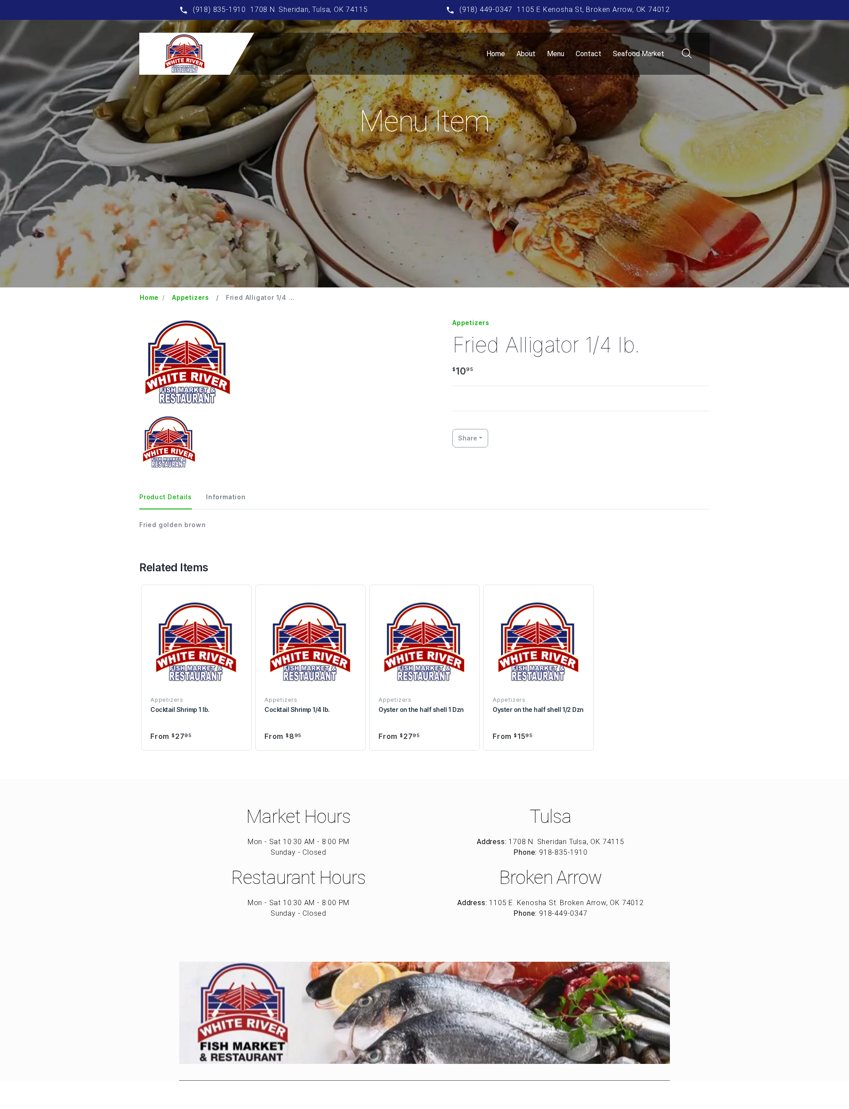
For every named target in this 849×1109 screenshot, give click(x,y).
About (525, 54)
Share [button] (467, 438)
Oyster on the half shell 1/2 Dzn (538, 709)
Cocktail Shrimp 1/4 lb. (297, 709)
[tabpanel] (424, 524)
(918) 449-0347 (485, 9)
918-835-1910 (563, 852)
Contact (588, 54)
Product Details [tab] (165, 497)
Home (495, 54)
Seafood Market (638, 54)
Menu (555, 54)
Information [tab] (226, 497)
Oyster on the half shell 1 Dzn (421, 709)
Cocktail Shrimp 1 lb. (180, 709)
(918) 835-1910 (219, 9)
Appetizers (190, 297)
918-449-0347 (563, 913)
